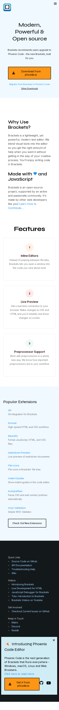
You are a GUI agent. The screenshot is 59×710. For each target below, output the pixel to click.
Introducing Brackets (23, 584)
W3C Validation (17, 507)
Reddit (15, 630)
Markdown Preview (19, 452)
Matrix (15, 622)
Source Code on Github (24, 561)
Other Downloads (29, 88)
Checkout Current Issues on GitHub (30, 611)
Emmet (12, 423)
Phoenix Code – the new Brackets (26, 54)
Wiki (14, 573)
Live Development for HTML (27, 588)
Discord (16, 626)
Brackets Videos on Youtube (27, 600)
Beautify (13, 435)
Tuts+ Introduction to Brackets (28, 596)
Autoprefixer (15, 491)
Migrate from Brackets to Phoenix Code (29, 84)
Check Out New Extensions (27, 523)
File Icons (13, 465)
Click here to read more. (19, 673)
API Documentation (22, 565)
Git (9, 410)
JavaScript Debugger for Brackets (30, 592)
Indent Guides (16, 478)
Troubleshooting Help (23, 569)
